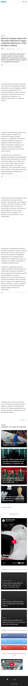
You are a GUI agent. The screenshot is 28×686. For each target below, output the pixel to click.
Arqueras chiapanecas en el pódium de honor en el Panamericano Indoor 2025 (13, 480)
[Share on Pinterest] (24, 420)
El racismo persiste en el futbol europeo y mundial (13, 444)
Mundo (4, 599)
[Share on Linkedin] (26, 420)
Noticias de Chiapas (7, 580)
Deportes (3, 35)
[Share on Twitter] (21, 420)
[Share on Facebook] (19, 420)
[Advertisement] (14, 18)
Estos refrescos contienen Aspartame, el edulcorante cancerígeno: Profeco (13, 603)
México (4, 617)
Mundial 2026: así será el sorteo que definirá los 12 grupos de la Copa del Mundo (13, 498)
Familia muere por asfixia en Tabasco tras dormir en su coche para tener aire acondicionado (14, 622)
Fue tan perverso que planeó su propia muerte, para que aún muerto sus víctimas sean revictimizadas (13, 585)
